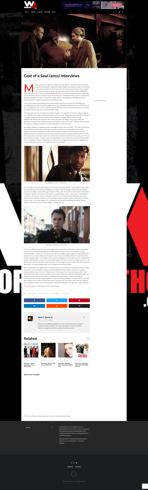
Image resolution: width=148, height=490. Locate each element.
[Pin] (79, 300)
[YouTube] (119, 12)
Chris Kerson (62, 93)
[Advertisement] (108, 84)
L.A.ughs (39, 12)
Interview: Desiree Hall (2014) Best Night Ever (65, 365)
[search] (52, 427)
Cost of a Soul (28, 286)
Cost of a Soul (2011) (43, 293)
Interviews (34, 360)
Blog (54, 12)
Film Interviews (27, 71)
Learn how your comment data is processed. (58, 416)
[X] (116, 12)
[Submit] (56, 306)
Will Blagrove (52, 93)
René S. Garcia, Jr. (28, 80)
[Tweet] (56, 300)
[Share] (34, 300)
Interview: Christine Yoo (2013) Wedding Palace (81, 365)
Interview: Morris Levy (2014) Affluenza (48, 364)
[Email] (79, 306)
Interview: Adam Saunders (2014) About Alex (29, 365)
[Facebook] (113, 12)
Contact (70, 466)
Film (26, 12)
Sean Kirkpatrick (55, 293)
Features (47, 12)
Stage (33, 12)
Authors (78, 466)
